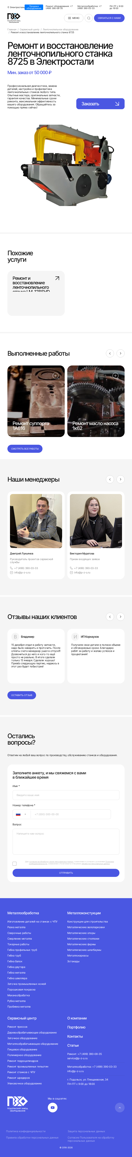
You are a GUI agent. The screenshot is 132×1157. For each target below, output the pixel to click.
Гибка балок (14, 961)
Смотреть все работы (25, 448)
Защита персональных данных (86, 1131)
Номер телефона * (24, 805)
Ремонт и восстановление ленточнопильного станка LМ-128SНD (31, 282)
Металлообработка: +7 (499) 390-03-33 (89, 7)
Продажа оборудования (34, 7)
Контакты (75, 1036)
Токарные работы (18, 944)
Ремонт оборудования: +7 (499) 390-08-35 (59, 7)
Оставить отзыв (21, 695)
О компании (77, 1018)
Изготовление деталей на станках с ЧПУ (32, 921)
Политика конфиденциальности (25, 1131)
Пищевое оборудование (22, 1049)
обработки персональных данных (96, 864)
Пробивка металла (19, 1006)
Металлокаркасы (78, 955)
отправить (66, 872)
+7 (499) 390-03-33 (26, 568)
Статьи (73, 1045)
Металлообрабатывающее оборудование (32, 1043)
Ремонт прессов (17, 1026)
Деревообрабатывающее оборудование (32, 1032)
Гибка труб (14, 955)
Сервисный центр (22, 1018)
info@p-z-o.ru (22, 572)
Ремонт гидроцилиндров (22, 1060)
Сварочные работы (19, 933)
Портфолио (76, 1027)
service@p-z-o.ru (77, 1058)
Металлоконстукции (84, 913)
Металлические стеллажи (83, 938)
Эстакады (73, 961)
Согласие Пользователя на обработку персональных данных (91, 1139)
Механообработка (18, 995)
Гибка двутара (16, 967)
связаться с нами (109, 18)
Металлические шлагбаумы (84, 949)
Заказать (90, 103)
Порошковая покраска (21, 989)
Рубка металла (16, 1001)
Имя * (16, 786)
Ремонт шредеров (18, 1077)
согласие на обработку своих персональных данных (51, 861)
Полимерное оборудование (24, 1055)
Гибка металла (16, 972)
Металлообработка (23, 913)
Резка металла (16, 927)
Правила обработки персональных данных (32, 1137)
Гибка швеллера (17, 978)
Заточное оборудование (22, 1038)
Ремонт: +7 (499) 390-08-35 (84, 1054)
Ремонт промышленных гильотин (27, 1066)
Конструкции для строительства (87, 921)
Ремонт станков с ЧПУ (21, 1072)
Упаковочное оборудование (24, 1083)
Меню (75, 18)
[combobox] (22, 814)
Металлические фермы (81, 944)
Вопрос (17, 824)
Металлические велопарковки (86, 927)
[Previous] (110, 353)
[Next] (121, 353)
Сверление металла (19, 938)
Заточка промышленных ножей (26, 983)
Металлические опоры (81, 933)
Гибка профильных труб (22, 949)
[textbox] (16, 814)
